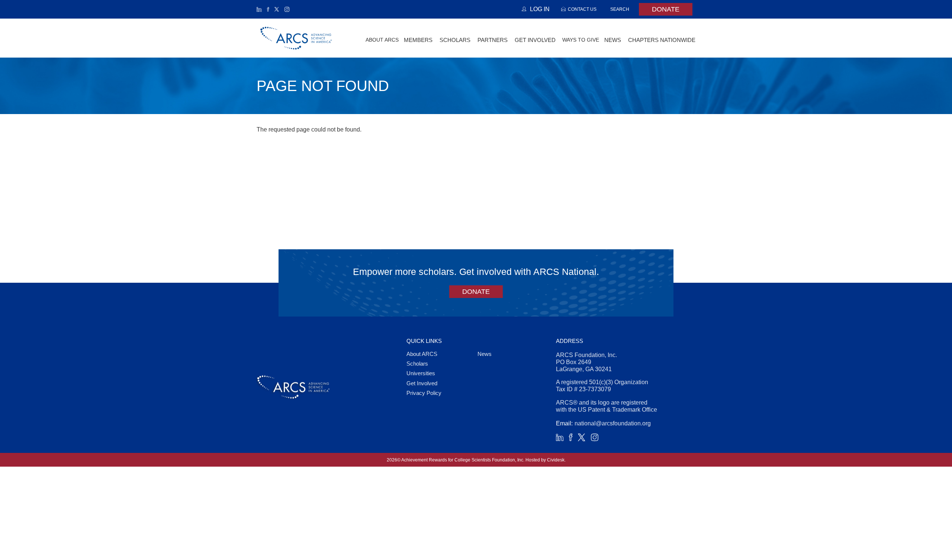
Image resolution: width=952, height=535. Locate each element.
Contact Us (582, 9)
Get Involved (421, 383)
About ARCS (382, 40)
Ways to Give (580, 40)
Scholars (417, 363)
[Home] (296, 38)
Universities (420, 373)
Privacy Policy (423, 393)
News (484, 354)
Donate (665, 9)
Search (619, 9)
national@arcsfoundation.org (613, 423)
